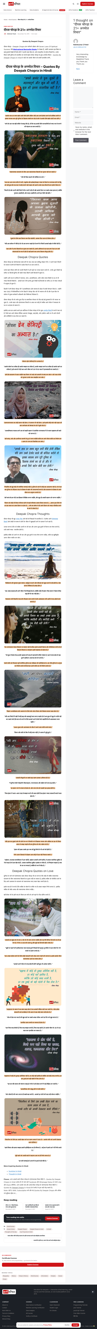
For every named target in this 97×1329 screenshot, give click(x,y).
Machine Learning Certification (35, 1308)
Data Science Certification (33, 1305)
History (14, 1276)
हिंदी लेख (76, 1316)
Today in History (23, 1276)
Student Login (54, 1308)
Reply (78, 69)
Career (60, 1276)
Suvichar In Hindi (15, 1171)
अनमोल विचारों (47, 310)
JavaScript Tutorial (79, 1310)
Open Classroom (55, 1305)
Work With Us (6, 1310)
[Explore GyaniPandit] (78, 4)
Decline (67, 1325)
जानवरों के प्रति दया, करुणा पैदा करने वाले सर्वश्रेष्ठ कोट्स (47, 1240)
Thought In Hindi (15, 1174)
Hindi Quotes (13, 19)
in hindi (49, 1229)
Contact (4, 1308)
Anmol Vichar (11, 1229)
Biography (6, 1276)
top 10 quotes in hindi (26, 1232)
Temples (53, 1276)
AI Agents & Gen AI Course (53, 10)
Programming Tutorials (80, 1305)
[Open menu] (4, 4)
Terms (82, 1326)
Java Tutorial (77, 1308)
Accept (75, 1325)
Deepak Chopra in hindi (36, 1229)
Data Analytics (34, 10)
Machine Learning (20, 10)
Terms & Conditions (8, 1313)
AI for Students (75, 10)
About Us (5, 1305)
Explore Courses (87, 4)
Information (44, 1276)
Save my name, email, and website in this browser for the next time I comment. (83, 130)
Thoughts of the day (11, 1232)
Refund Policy (6, 1319)
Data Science (8, 10)
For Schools (53, 1310)
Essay (4, 1279)
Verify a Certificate (31, 1316)
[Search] (73, 4)
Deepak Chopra (18, 1188)
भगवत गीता (19, 519)
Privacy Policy (6, 1316)
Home (5, 19)
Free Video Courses (79, 1313)
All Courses (29, 1313)
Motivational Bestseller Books (25, 49)
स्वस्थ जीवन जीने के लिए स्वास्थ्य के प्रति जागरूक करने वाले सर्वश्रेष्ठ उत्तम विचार (26, 1235)
